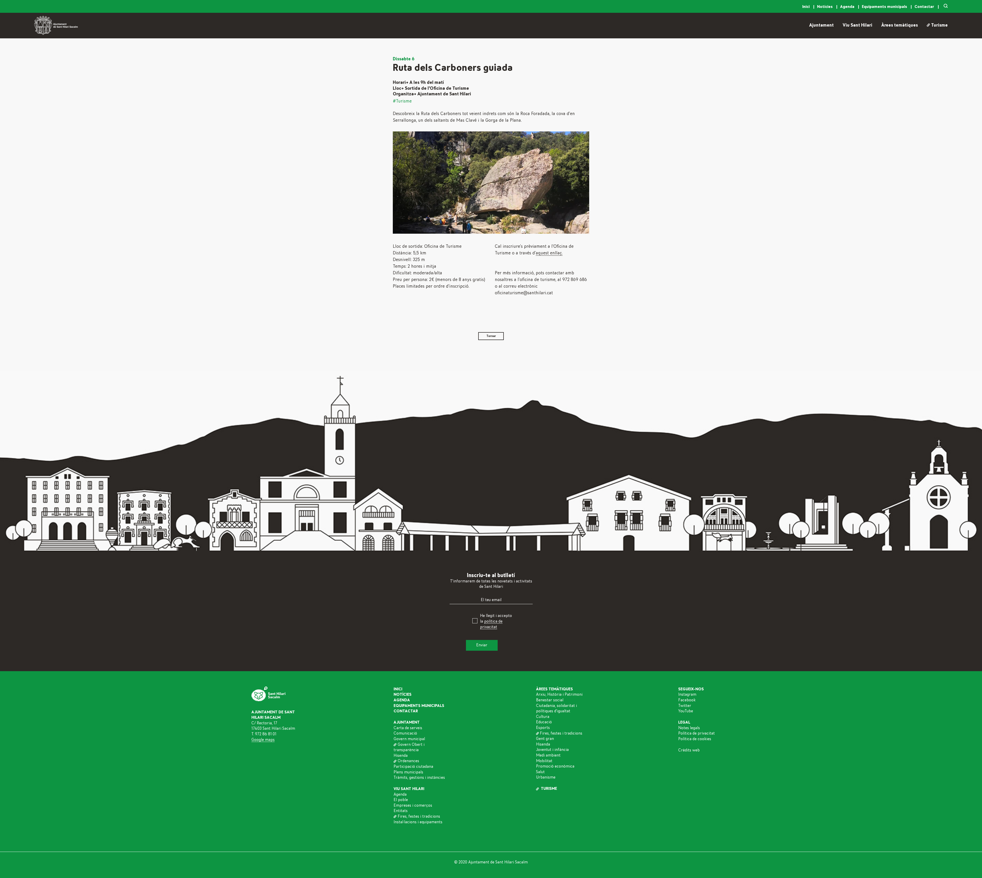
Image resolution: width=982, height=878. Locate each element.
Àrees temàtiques (899, 25)
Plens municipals (408, 772)
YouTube (685, 711)
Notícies (825, 7)
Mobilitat (544, 761)
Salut (540, 772)
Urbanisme (545, 777)
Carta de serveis (408, 728)
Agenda (847, 7)
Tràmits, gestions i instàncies (419, 777)
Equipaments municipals (885, 7)
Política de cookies (694, 739)
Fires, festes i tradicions (419, 816)
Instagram (687, 694)
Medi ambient (548, 755)
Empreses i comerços (413, 805)
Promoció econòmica (555, 766)
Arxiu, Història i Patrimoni (559, 694)
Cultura (542, 717)
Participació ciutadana (413, 766)
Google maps (263, 740)
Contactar (924, 7)
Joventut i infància (552, 750)
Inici (806, 7)
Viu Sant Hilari (857, 25)
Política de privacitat (696, 733)
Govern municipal (409, 739)
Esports (543, 728)
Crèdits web (689, 750)
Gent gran (545, 739)
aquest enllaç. (549, 253)
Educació (544, 722)
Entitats (401, 811)
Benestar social (549, 700)
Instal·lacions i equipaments (418, 822)
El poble (401, 800)
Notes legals (689, 728)
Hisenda (401, 755)
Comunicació (405, 733)
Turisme (939, 25)
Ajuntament (821, 25)
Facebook (687, 700)
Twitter (684, 706)
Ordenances (408, 761)
